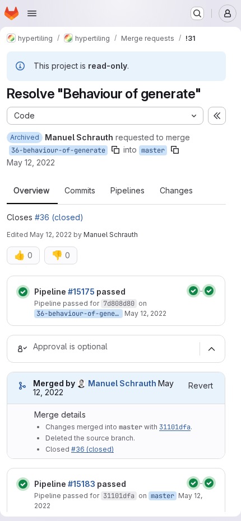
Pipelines (127, 190)
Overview (31, 190)
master (153, 150)
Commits (79, 190)
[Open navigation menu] (32, 13)
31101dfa (175, 427)
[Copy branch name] (115, 150)
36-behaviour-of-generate (58, 150)
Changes (176, 190)
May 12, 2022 (31, 162)
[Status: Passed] (23, 292)
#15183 (81, 484)
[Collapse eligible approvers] (211, 349)
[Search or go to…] (197, 13)
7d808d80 (119, 303)
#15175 (81, 291)
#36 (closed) (59, 217)
